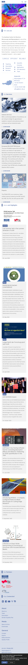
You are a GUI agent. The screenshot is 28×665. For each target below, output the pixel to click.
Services (8, 70)
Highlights (6, 445)
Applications (20, 67)
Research (8, 68)
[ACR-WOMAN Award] (14, 385)
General (5, 225)
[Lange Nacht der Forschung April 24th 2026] (14, 330)
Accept (4, 662)
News (4, 282)
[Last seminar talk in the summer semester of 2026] (14, 217)
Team (18, 71)
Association (9, 66)
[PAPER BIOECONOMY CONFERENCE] (14, 273)
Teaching (8, 64)
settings (17, 659)
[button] (25, 2)
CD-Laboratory (21, 69)
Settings (11, 662)
